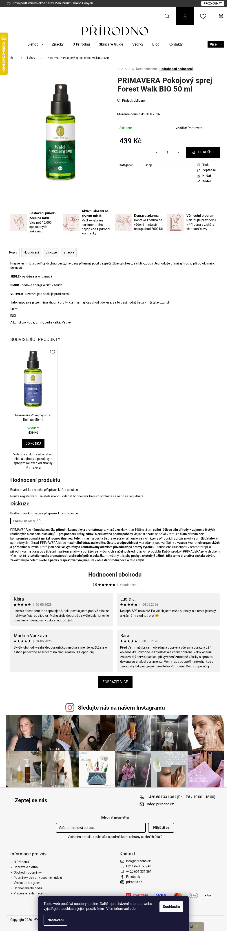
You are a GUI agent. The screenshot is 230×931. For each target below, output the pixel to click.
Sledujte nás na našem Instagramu (121, 707)
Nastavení (55, 920)
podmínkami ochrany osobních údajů (136, 837)
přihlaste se (108, 496)
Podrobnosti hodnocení (176, 69)
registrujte (136, 496)
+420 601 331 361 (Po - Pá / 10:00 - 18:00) (181, 797)
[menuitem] (35, 44)
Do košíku (206, 152)
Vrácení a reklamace (28, 893)
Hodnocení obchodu (115, 574)
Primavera (195, 128)
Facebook (133, 877)
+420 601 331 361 (139, 871)
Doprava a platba (26, 867)
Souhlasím (171, 907)
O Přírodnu (21, 862)
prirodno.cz (134, 882)
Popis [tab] (13, 252)
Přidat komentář (27, 521)
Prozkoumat (213, 3)
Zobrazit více (115, 682)
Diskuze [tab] (51, 252)
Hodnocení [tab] (31, 252)
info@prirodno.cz (160, 804)
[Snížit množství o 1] (156, 152)
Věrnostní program (27, 883)
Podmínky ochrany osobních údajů (38, 877)
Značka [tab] (69, 252)
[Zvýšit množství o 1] (178, 152)
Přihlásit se (161, 827)
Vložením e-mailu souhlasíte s (115, 837)
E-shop (147, 165)
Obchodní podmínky (28, 872)
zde (133, 909)
